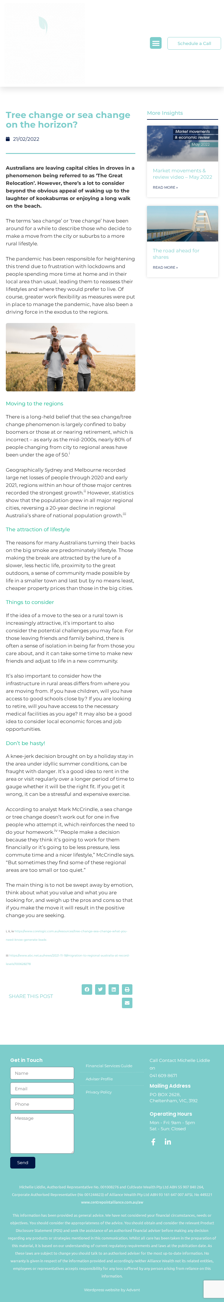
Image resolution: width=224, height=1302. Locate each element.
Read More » (165, 187)
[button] (156, 43)
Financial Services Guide (109, 1065)
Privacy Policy (99, 1092)
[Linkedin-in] (167, 1141)
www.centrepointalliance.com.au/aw (112, 1201)
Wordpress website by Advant (112, 1289)
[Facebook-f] (153, 1141)
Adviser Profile (99, 1079)
